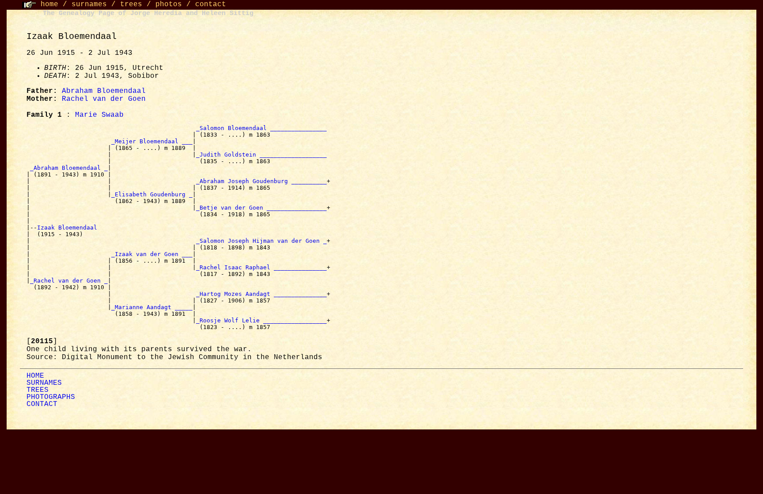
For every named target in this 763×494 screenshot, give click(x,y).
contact (210, 4)
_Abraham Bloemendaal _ (69, 168)
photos (168, 4)
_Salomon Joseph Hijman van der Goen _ (261, 240)
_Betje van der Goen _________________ (261, 207)
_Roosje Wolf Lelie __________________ (261, 320)
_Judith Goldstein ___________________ (261, 154)
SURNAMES (44, 383)
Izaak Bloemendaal (69, 227)
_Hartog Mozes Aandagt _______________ (261, 294)
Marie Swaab (99, 115)
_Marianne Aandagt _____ (152, 307)
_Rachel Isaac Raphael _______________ (261, 267)
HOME (35, 376)
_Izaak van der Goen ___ (152, 254)
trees (131, 4)
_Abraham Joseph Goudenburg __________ (261, 181)
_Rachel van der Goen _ (69, 280)
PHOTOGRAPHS (50, 397)
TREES (37, 390)
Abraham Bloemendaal (104, 91)
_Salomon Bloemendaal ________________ (261, 128)
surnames (89, 4)
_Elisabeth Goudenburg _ (152, 194)
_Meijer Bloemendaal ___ (152, 141)
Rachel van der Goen (104, 99)
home (49, 4)
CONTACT (41, 404)
